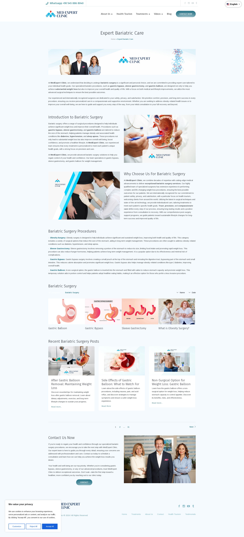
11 (128, 427)
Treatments (136, 514)
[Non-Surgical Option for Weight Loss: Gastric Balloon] (172, 360)
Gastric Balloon (57, 328)
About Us (149, 514)
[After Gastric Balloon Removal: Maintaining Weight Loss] (71, 360)
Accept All (50, 526)
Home (113, 39)
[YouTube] (192, 3)
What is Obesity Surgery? (173, 328)
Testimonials (190, 514)
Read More (106, 406)
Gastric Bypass (94, 328)
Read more (66, 311)
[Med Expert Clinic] (64, 505)
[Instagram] (189, 3)
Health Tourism (174, 514)
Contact (84, 482)
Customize (16, 526)
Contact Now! (185, 14)
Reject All (33, 526)
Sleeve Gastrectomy (134, 328)
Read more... (56, 407)
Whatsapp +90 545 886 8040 (66, 3)
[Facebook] (185, 3)
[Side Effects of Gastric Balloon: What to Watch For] (122, 360)
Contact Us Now (61, 437)
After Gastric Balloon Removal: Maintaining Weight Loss (71, 384)
